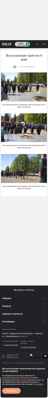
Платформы (8, 322)
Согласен (11, 391)
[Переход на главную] (5, 44)
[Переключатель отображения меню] (44, 44)
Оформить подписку (24, 290)
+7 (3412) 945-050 (28, 347)
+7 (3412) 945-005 (10, 345)
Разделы (6, 306)
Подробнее (38, 384)
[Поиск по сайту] (37, 44)
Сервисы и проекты (12, 314)
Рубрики (6, 298)
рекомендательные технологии (16, 378)
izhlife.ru (19, 380)
